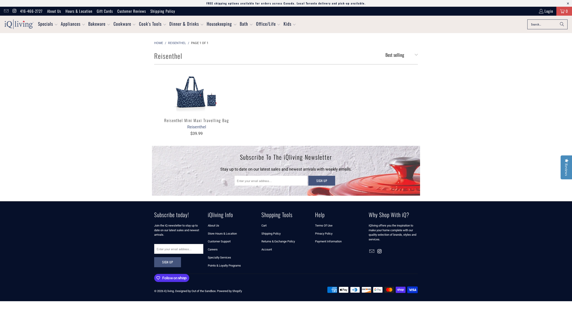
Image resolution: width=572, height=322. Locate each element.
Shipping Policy (162, 11)
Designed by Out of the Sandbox (195, 291)
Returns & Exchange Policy (278, 241)
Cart (264, 225)
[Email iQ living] (5, 11)
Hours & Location (78, 11)
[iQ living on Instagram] (14, 11)
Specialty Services (219, 257)
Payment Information (328, 241)
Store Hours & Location (222, 233)
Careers (213, 249)
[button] (48, 24)
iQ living (169, 291)
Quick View (197, 101)
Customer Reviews (131, 11)
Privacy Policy (323, 233)
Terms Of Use (323, 225)
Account (266, 249)
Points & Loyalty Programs (224, 265)
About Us (54, 11)
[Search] (562, 24)
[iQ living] (19, 24)
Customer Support (219, 241)
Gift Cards (105, 11)
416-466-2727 (31, 11)
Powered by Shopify (229, 291)
